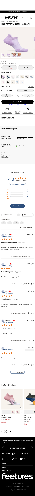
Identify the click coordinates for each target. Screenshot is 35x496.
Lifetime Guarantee (28, 112)
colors (4, 223)
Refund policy (9, 486)
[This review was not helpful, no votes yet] (31, 284)
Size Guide (31, 86)
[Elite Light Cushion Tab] (12, 399)
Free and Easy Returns (17, 112)
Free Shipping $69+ (7, 112)
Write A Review (17, 206)
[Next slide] (21, 412)
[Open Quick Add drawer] (21, 408)
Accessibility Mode (21, 489)
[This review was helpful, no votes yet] (28, 257)
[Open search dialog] (23, 18)
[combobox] (26, 227)
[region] (17, 43)
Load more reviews (17, 372)
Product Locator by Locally (17, 104)
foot (21, 223)
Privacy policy (17, 486)
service (16, 223)
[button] (31, 18)
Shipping (2, 63)
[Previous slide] (1, 431)
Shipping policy (12, 489)
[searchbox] (9, 214)
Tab (17, 21)
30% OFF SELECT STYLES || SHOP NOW (17, 11)
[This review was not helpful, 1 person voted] (31, 257)
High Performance (10, 21)
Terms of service (25, 486)
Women (3, 21)
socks (9, 223)
